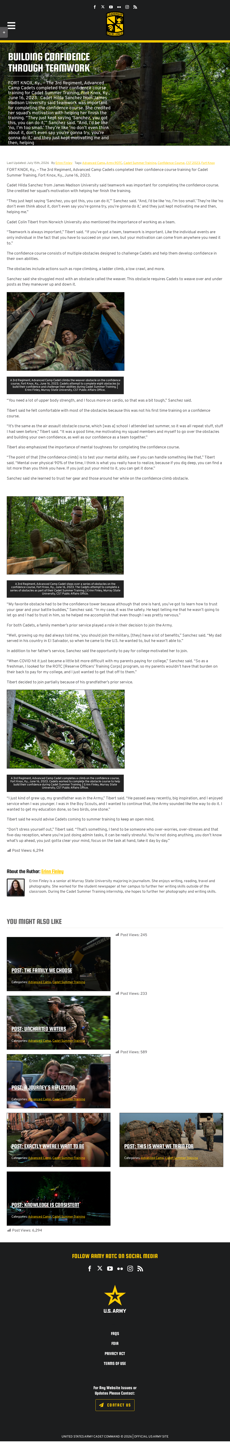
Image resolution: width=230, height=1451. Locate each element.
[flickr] (119, 7)
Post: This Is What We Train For (159, 1146)
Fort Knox (208, 163)
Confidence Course (171, 163)
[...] (38, 143)
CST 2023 (193, 163)
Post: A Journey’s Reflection (43, 1087)
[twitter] (103, 7)
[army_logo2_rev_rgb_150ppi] (115, 1286)
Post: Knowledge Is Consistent (45, 1205)
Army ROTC (114, 163)
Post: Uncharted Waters (38, 1029)
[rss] (135, 7)
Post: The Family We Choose (41, 970)
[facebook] (95, 7)
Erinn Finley (63, 163)
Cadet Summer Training (140, 163)
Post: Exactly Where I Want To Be (47, 1146)
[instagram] (127, 7)
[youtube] (111, 7)
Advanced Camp (93, 163)
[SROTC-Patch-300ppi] (115, 13)
